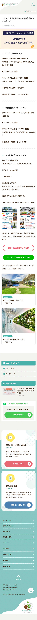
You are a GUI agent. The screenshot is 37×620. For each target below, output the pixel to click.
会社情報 (6, 548)
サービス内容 (7, 521)
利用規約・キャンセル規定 (10, 585)
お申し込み (6, 566)
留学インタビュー (8, 526)
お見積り (6, 560)
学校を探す (6, 531)
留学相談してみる (18, 464)
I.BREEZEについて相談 (19, 248)
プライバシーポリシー (9, 589)
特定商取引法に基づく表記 (10, 587)
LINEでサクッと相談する (19, 257)
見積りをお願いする (18, 505)
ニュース (6, 543)
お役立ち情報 (7, 537)
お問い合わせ (7, 554)
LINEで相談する (18, 415)
